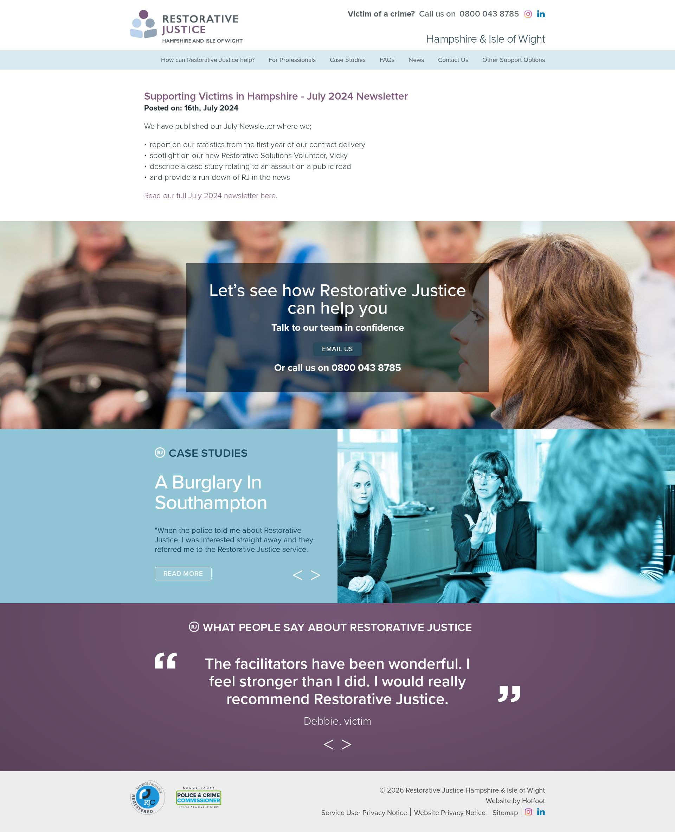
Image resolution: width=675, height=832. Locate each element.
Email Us (337, 349)
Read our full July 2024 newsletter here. (210, 195)
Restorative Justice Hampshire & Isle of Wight (475, 820)
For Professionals (292, 60)
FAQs (387, 60)
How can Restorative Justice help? (208, 60)
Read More (183, 603)
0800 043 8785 (489, 14)
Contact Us (453, 60)
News (416, 60)
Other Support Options (513, 60)
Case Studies (348, 60)
